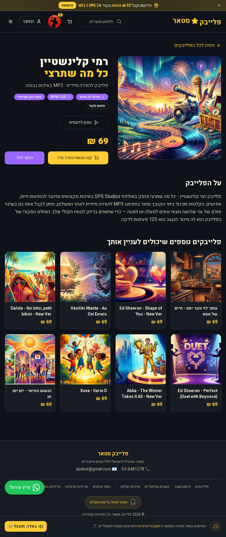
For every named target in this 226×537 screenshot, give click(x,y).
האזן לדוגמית (80, 122)
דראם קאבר (182, 486)
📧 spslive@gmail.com (96, 469)
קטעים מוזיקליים (157, 486)
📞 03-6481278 (136, 469)
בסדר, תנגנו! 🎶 (22, 526)
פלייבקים (202, 486)
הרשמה (67, 5)
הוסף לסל (24, 158)
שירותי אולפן (130, 486)
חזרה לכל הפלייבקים (194, 45)
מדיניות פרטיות (76, 486)
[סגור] (219, 5)
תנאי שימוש (101, 486)
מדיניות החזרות (49, 486)
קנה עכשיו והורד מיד (74, 158)
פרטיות (143, 526)
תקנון (156, 526)
